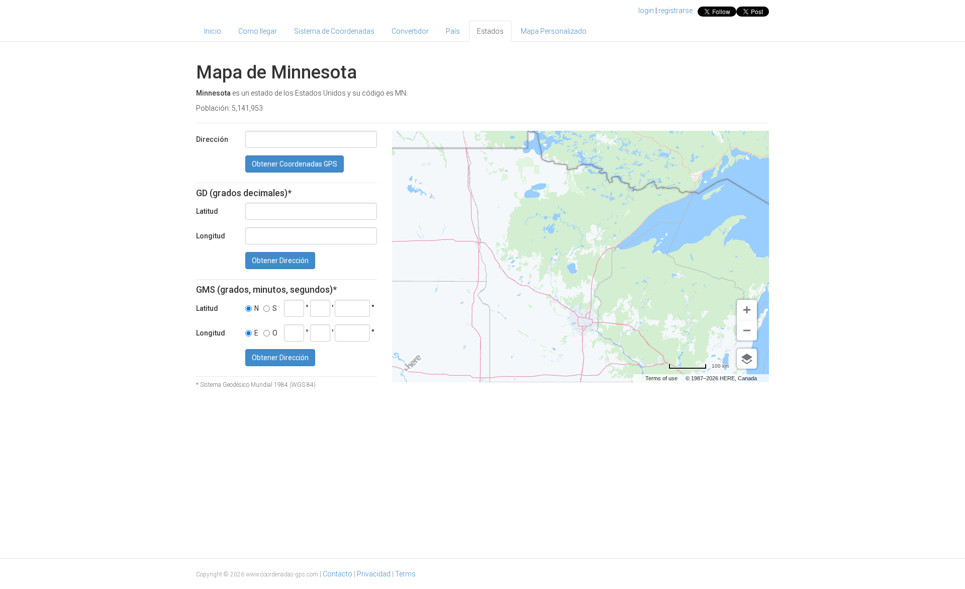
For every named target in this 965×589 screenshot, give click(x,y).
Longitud (210, 236)
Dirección (212, 139)
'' (372, 308)
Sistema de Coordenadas (334, 31)
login (646, 11)
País (453, 31)
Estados (490, 31)
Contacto (337, 574)
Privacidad (374, 574)
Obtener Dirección (280, 261)
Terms (405, 574)
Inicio (212, 31)
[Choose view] (747, 359)
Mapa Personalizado (554, 31)
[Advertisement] (482, 472)
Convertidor (410, 31)
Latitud (207, 211)
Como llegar (257, 31)
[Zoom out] (747, 330)
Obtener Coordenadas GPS (294, 164)
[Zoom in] (747, 310)
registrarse (675, 11)
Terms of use (661, 378)
